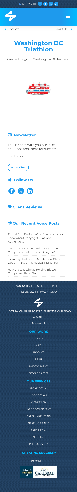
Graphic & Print (38, 423)
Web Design (38, 402)
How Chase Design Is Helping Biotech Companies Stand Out (32, 271)
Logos (39, 338)
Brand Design (38, 388)
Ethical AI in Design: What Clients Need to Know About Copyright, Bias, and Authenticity (35, 238)
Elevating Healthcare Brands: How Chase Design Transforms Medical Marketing (34, 260)
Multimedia (38, 430)
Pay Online (38, 460)
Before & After (39, 373)
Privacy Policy (47, 291)
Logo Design (38, 395)
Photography (38, 366)
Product (38, 352)
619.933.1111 (29, 4)
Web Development (39, 409)
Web (38, 345)
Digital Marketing (39, 416)
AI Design (38, 437)
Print (38, 359)
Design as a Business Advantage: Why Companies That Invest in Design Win (33, 250)
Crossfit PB (60, 28)
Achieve (14, 28)
